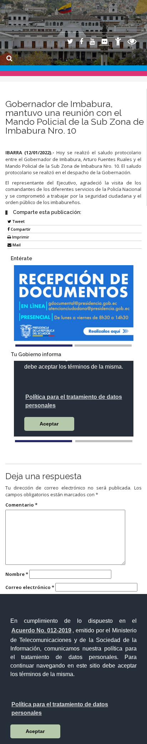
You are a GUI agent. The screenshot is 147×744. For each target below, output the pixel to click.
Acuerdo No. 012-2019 (41, 630)
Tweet (18, 221)
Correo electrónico (29, 587)
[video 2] (103, 441)
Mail (16, 244)
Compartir (20, 229)
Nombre (16, 574)
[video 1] (43, 441)
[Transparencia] (132, 42)
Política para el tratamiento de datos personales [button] (59, 708)
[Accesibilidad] (118, 42)
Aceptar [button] (35, 731)
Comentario (21, 505)
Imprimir (20, 237)
